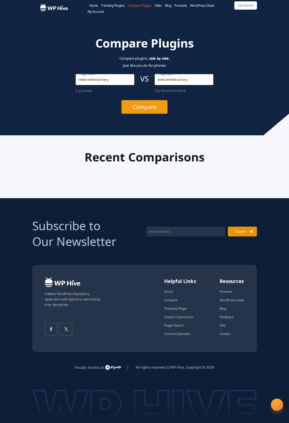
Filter (158, 5)
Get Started (245, 5)
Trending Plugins (113, 5)
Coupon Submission (178, 317)
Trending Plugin (175, 308)
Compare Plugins (140, 5)
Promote (180, 5)
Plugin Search (174, 325)
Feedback (226, 317)
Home (93, 5)
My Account (95, 12)
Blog (168, 5)
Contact (225, 334)
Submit (240, 231)
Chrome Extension (177, 334)
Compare (144, 107)
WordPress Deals (202, 5)
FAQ (222, 325)
